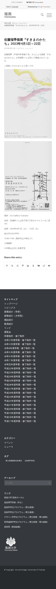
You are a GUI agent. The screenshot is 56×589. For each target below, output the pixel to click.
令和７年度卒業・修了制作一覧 (20, 360)
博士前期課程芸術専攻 (14, 460)
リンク (7, 327)
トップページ (11, 303)
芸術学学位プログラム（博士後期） (19, 512)
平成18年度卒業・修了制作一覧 (20, 416)
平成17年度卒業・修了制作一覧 (20, 421)
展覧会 (7, 331)
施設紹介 (8, 319)
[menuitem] (16, 2)
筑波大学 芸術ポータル (14, 497)
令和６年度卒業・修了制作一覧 (20, 356)
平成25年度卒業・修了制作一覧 (20, 372)
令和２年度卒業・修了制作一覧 (20, 339)
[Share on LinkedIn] (28, 266)
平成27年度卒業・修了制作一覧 (20, 388)
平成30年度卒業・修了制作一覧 (20, 380)
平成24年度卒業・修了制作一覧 (20, 396)
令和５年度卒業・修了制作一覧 (20, 352)
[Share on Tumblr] (33, 266)
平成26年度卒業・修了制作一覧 (20, 392)
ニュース (28, 48)
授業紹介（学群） (13, 311)
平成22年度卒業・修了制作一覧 (20, 368)
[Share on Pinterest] (22, 266)
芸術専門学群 (30, 460)
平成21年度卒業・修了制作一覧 (20, 404)
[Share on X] (12, 266)
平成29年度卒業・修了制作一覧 (20, 376)
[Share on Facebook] (7, 266)
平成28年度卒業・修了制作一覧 (20, 384)
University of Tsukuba (35, 2)
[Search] (41, 15)
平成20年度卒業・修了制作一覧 (20, 408)
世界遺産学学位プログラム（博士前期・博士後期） (26, 522)
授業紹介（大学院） (14, 315)
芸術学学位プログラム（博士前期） (19, 507)
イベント (8, 442)
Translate (46, 7)
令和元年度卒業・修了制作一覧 (20, 364)
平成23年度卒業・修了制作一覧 (20, 400)
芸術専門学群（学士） (14, 502)
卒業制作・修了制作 (14, 335)
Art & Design (16, 2)
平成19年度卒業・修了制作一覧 (20, 412)
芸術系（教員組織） (13, 526)
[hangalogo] (23, 15)
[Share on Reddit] (43, 266)
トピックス (9, 307)
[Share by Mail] (49, 266)
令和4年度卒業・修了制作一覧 (19, 348)
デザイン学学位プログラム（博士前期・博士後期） (26, 517)
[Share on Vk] (38, 266)
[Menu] (48, 15)
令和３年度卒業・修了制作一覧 (20, 344)
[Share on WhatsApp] (17, 266)
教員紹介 (8, 323)
